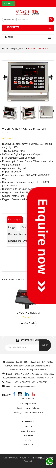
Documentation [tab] (17, 234)
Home (5, 49)
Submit (45, 345)
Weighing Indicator (18, 49)
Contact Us (28, 445)
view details (29, 323)
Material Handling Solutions (28, 408)
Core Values (28, 436)
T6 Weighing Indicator (28, 313)
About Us (28, 427)
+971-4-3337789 (23, 382)
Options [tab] (26, 227)
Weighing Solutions (28, 404)
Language (7, 3)
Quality (28, 440)
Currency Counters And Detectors (28, 413)
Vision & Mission (28, 431)
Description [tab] (14, 219)
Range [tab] (11, 227)
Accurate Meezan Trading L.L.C (33, 458)
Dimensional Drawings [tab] (21, 241)
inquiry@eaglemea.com (24, 387)
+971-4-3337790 (39, 382)
